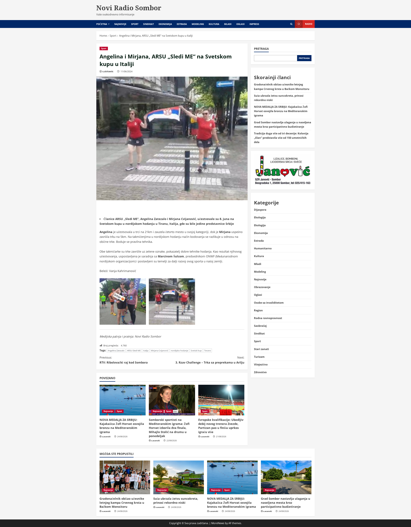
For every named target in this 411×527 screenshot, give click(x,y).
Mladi (228, 24)
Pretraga (261, 49)
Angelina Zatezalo (116, 350)
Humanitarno (263, 248)
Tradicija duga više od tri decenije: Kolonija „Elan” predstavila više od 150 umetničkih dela (281, 138)
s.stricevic (107, 71)
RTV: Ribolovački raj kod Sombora (124, 360)
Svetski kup (196, 350)
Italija (145, 350)
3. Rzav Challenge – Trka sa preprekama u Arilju (209, 360)
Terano (207, 350)
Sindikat (148, 24)
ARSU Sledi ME (134, 350)
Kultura (214, 24)
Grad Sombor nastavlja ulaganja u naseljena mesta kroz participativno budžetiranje (285, 503)
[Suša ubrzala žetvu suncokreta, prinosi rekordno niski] (178, 477)
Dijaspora (260, 210)
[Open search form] (291, 24)
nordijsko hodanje (179, 350)
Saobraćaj (260, 326)
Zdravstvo (260, 372)
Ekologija (260, 217)
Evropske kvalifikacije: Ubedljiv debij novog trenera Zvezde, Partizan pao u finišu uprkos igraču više (220, 426)
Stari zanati (261, 349)
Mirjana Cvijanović (159, 350)
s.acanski (106, 436)
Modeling (198, 24)
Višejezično (261, 364)
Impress (254, 24)
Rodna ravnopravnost (268, 318)
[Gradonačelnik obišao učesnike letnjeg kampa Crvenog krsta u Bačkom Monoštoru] (125, 477)
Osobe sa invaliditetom (269, 302)
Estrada (182, 24)
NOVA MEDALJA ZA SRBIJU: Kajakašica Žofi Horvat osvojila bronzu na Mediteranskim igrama (122, 426)
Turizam (259, 357)
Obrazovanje (262, 287)
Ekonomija (165, 24)
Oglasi (240, 24)
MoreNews (217, 523)
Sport (134, 24)
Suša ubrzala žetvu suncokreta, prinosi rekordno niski (175, 501)
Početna (101, 24)
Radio (308, 23)
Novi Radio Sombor (128, 7)
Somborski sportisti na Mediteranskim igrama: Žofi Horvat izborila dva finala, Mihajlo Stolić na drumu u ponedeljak (169, 428)
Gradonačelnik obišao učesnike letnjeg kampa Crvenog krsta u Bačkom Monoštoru (122, 503)
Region (258, 310)
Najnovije (120, 24)
